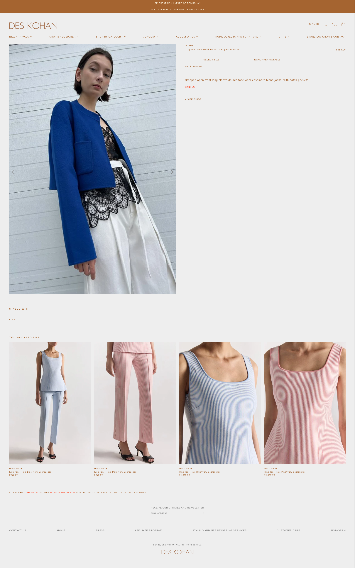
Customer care (288, 530)
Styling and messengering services (219, 530)
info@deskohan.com (62, 492)
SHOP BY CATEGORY (110, 36)
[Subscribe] (202, 513)
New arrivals (19, 36)
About (61, 530)
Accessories (186, 36)
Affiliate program (148, 530)
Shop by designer (63, 36)
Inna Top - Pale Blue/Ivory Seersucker (199, 472)
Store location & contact (326, 36)
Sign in (314, 24)
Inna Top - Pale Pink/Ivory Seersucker (284, 472)
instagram (338, 530)
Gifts (283, 36)
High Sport (16, 468)
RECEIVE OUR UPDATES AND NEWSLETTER (177, 507)
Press (100, 530)
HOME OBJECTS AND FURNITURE (237, 36)
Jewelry (150, 36)
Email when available (267, 59)
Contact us (17, 530)
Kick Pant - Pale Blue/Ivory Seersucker (30, 472)
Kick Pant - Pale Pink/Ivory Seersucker (115, 472)
